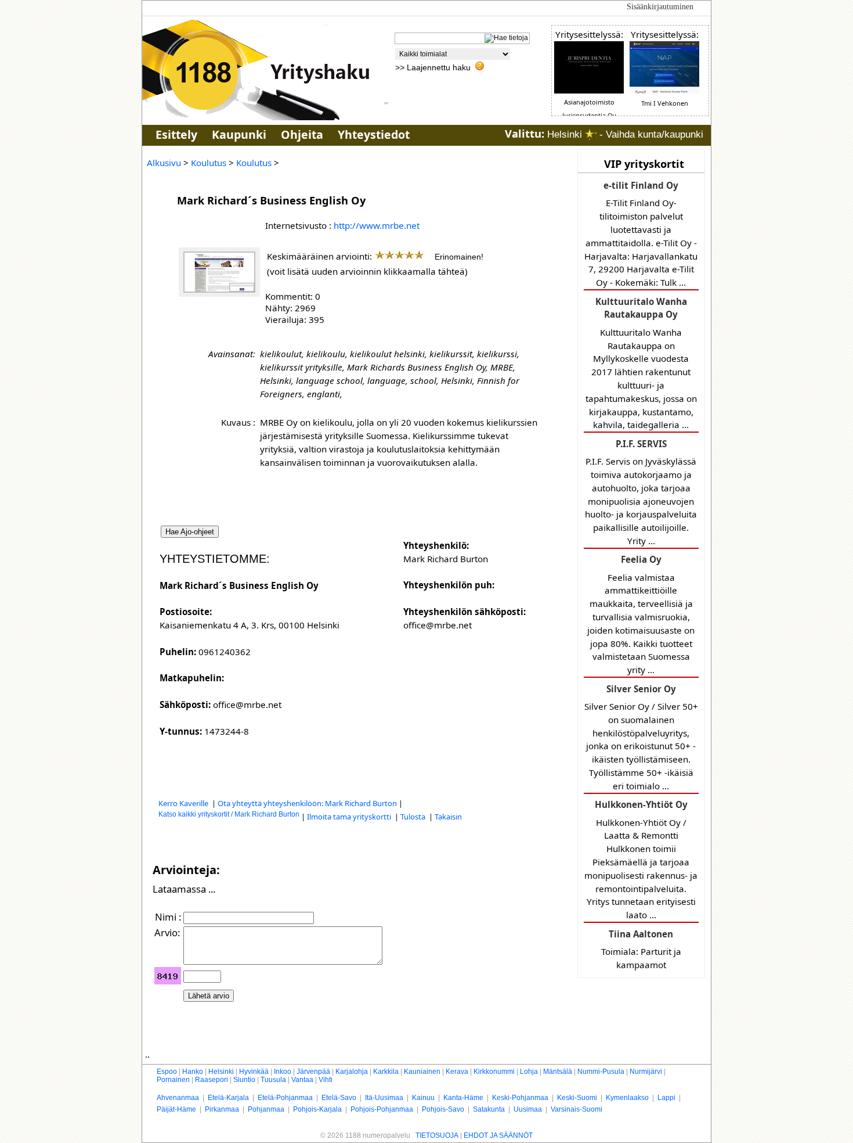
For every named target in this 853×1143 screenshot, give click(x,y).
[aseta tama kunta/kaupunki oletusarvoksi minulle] (591, 134)
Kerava (457, 1071)
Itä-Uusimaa (384, 1098)
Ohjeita (302, 134)
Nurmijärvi (646, 1071)
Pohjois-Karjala (317, 1109)
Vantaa (302, 1080)
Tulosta (413, 816)
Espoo (167, 1071)
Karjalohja (351, 1071)
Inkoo (282, 1071)
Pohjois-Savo (443, 1109)
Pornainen (173, 1080)
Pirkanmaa (222, 1109)
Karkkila (386, 1071)
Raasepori (211, 1080)
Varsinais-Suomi (576, 1109)
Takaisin (448, 816)
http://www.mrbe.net (377, 225)
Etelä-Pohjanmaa (285, 1098)
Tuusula (273, 1080)
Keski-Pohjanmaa (520, 1098)
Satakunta (489, 1109)
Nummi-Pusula (600, 1071)
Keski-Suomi (577, 1098)
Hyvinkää (254, 1071)
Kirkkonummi (494, 1071)
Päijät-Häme (176, 1109)
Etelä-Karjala (228, 1098)
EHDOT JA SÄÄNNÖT (498, 1135)
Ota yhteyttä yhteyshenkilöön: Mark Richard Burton (307, 803)
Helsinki (221, 1071)
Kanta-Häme (463, 1098)
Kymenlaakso (627, 1098)
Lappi (666, 1098)
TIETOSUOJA (436, 1135)
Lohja (529, 1071)
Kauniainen (422, 1071)
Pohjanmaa (266, 1109)
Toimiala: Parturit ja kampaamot (641, 949)
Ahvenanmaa (178, 1098)
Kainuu (423, 1098)
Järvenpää (313, 1071)
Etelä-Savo (338, 1098)
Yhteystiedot (374, 134)
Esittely (176, 134)
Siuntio (244, 1080)
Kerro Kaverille (184, 803)
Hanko (192, 1071)
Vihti (325, 1080)
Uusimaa (528, 1109)
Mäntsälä (557, 1071)
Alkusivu (164, 162)
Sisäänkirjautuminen (660, 6)
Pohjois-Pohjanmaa (381, 1109)
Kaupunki (239, 134)
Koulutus (208, 162)
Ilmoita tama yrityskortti (350, 816)
